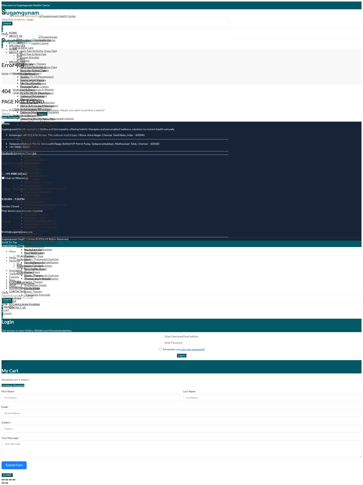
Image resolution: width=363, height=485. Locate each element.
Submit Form (14, 465)
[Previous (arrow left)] (3, 482)
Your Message (10, 438)
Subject (6, 422)
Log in (181, 355)
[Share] (10, 479)
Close (5, 292)
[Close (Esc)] (13, 479)
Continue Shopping (13, 385)
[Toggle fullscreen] (6, 479)
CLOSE (7, 475)
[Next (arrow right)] (6, 482)
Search (7, 23)
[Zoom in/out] (3, 479)
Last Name (189, 391)
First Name (8, 391)
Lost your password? (192, 349)
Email (5, 406)
